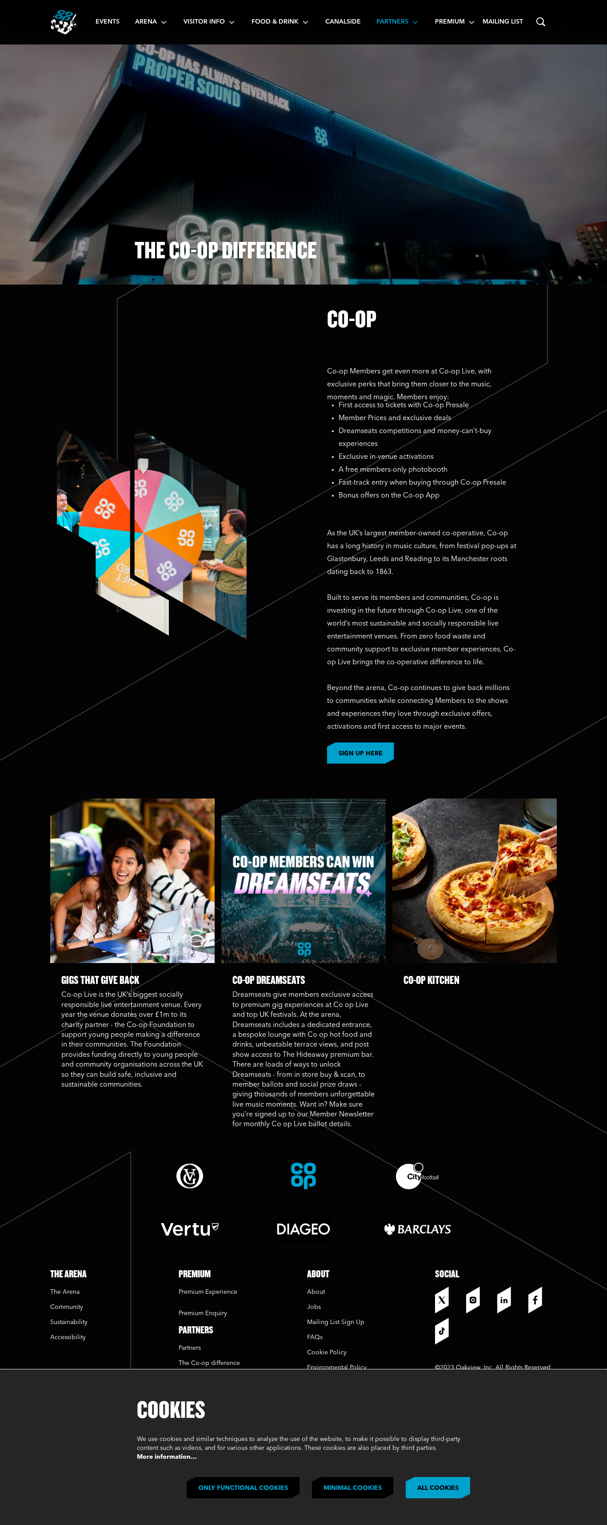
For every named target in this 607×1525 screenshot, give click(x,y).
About (316, 1292)
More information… (167, 1457)
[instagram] (479, 1300)
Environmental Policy (337, 1367)
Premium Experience (208, 1292)
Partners (190, 1348)
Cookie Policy (327, 1352)
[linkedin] (510, 1300)
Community (66, 1307)
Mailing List (503, 22)
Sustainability (69, 1322)
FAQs (315, 1337)
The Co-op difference (209, 1363)
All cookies (438, 1488)
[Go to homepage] (63, 22)
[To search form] (540, 22)
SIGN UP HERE (361, 753)
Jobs (314, 1307)
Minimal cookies (352, 1488)
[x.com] (448, 1300)
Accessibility (68, 1337)
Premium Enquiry (203, 1313)
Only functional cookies (243, 1488)
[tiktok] (448, 1331)
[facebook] (541, 1300)
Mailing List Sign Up (335, 1322)
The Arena (65, 1292)
